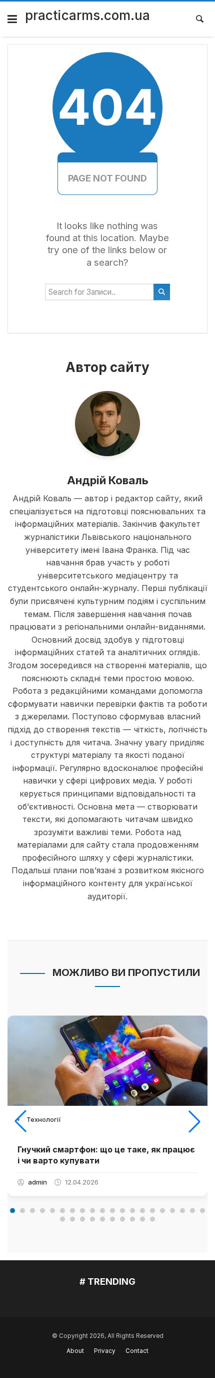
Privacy (105, 1350)
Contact (137, 1350)
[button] (21, 1121)
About (75, 1350)
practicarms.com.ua (87, 15)
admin (37, 1182)
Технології (43, 1119)
